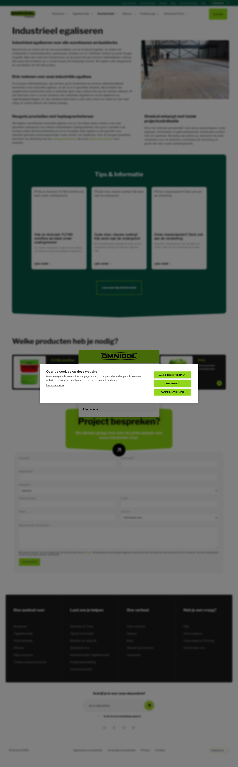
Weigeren (172, 383)
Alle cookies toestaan (172, 375)
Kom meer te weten (55, 385)
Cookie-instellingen (172, 392)
